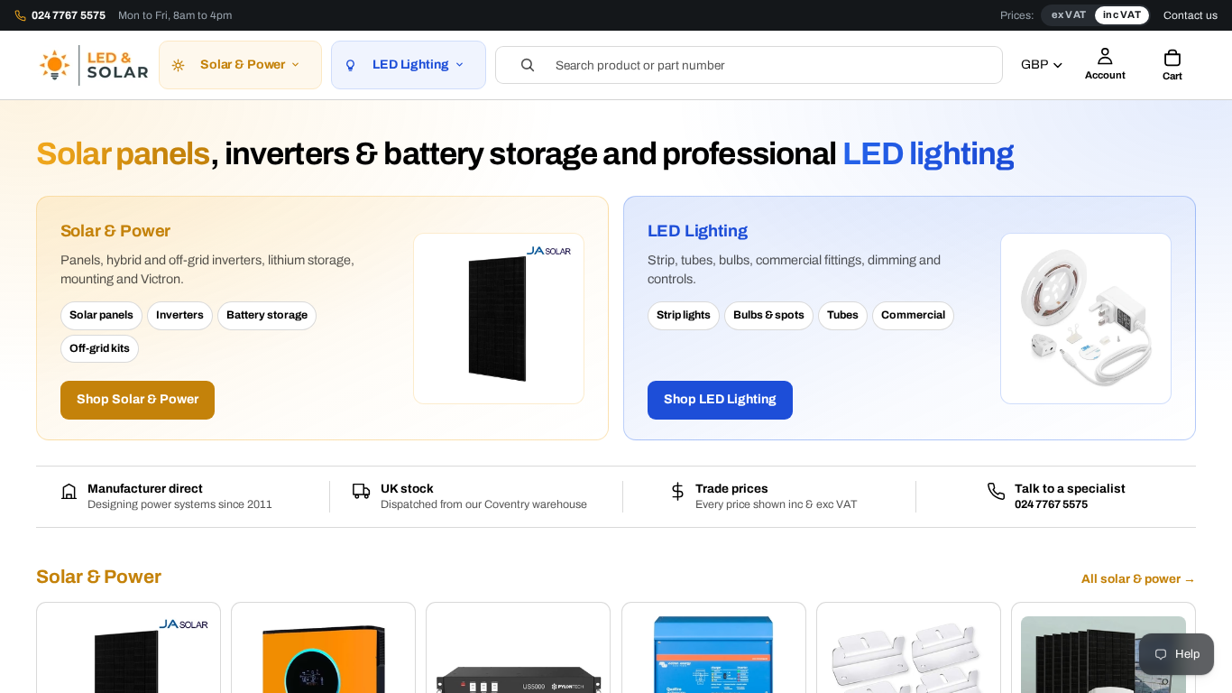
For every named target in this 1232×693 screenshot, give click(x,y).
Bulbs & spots (768, 315)
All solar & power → (1138, 579)
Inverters (180, 315)
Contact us (1190, 15)
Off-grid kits (99, 348)
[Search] (749, 65)
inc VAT (1122, 14)
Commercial (913, 315)
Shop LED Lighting (720, 399)
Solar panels (101, 315)
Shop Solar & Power (137, 399)
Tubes (843, 315)
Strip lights (684, 315)
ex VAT (1069, 14)
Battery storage (267, 315)
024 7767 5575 (1051, 504)
